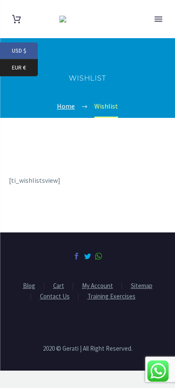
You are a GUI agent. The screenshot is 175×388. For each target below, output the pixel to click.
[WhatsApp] (98, 256)
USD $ (25, 51)
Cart (58, 286)
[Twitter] (87, 256)
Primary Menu (158, 19)
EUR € (25, 68)
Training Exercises (111, 296)
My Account (97, 286)
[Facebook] (76, 256)
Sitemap (141, 286)
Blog (29, 286)
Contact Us (55, 296)
